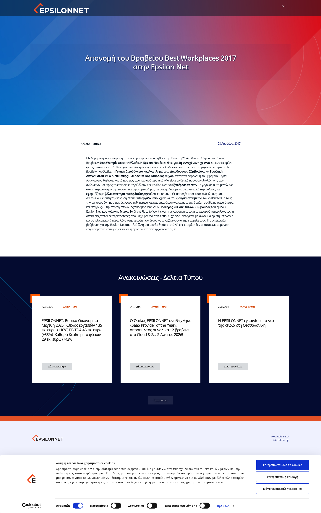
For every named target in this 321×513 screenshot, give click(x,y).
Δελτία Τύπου (91, 143)
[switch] (116, 506)
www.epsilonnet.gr (280, 436)
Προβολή (223, 506)
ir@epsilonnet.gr (281, 440)
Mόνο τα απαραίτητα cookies (282, 488)
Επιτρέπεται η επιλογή (282, 477)
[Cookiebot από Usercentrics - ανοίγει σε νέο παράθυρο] (31, 506)
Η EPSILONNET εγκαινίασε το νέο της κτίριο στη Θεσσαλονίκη (246, 323)
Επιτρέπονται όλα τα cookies (282, 465)
